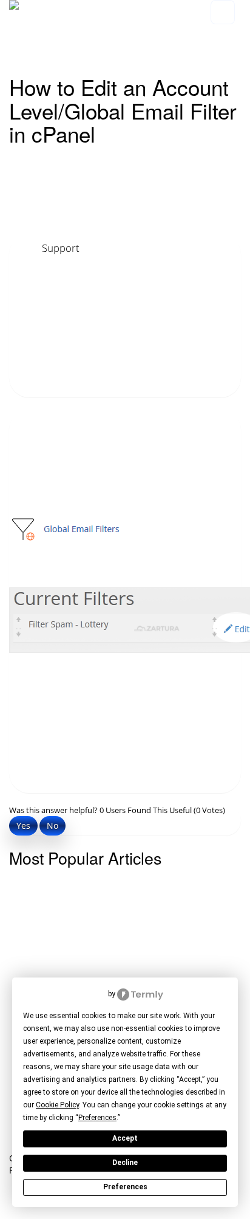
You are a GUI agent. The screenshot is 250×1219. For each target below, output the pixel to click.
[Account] (231, 34)
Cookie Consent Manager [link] (64, 994)
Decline (125, 1162)
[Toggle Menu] (223, 12)
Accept (125, 1138)
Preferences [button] (97, 1117)
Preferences (125, 1187)
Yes (23, 825)
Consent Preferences (42, 1212)
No (52, 825)
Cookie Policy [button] (57, 1105)
